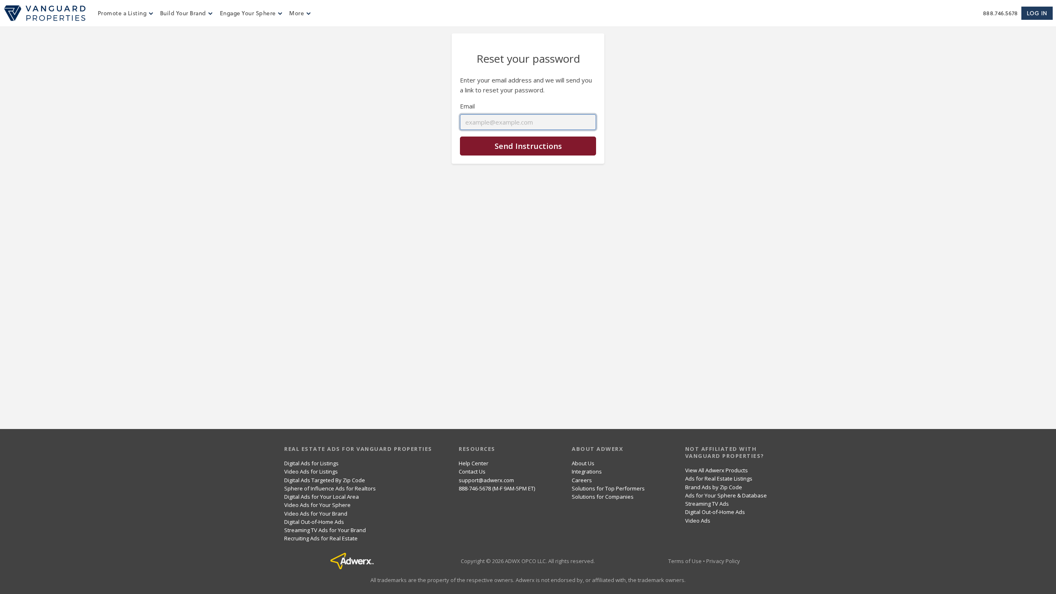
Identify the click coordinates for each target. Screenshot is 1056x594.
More (296, 13)
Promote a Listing (122, 13)
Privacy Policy (723, 561)
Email (467, 106)
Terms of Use (685, 561)
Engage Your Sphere (248, 13)
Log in (1037, 13)
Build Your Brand (183, 13)
